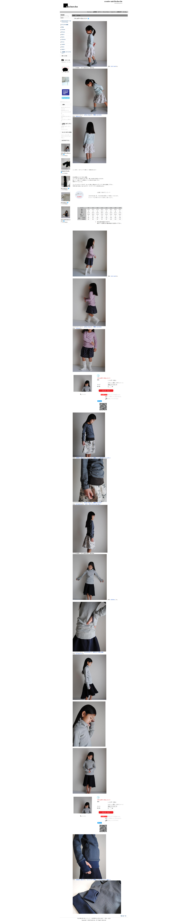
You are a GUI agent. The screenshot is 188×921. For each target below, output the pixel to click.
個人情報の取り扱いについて (83, 918)
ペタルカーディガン (65, 171)
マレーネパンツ (64, 188)
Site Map (125, 11)
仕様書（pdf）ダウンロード (66, 124)
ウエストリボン (64, 129)
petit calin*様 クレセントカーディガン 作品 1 (66, 136)
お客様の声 (119, 11)
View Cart (89, 11)
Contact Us (113, 11)
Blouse (63, 32)
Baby (62, 27)
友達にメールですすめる (113, 398)
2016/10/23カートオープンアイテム (66, 21)
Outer (62, 46)
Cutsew (63, 29)
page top (124, 915)
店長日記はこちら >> (65, 101)
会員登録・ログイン (97, 11)
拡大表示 (84, 394)
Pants (62, 37)
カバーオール (64, 202)
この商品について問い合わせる (114, 396)
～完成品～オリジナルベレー (66, 52)
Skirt (62, 34)
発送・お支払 (108, 918)
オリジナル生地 (64, 24)
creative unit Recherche (113, 1)
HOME (74, 15)
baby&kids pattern (118, 3)
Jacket (63, 44)
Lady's (63, 49)
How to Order (106, 11)
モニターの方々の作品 (66, 132)
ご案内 (63, 104)
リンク (62, 114)
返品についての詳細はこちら (114, 394)
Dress (62, 41)
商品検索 (62, 14)
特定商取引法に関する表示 (97, 918)
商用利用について (65, 110)
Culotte (63, 39)
